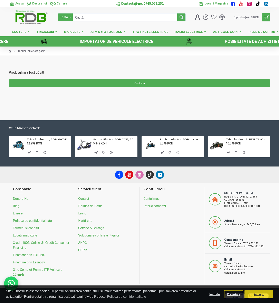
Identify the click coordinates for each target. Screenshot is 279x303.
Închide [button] (214, 294)
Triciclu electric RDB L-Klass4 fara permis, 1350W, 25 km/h (181, 139)
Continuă (139, 83)
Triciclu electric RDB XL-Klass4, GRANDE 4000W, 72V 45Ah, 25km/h (247, 139)
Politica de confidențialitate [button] (126, 296)
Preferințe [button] (233, 294)
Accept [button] (259, 294)
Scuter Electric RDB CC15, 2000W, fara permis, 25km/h (114, 139)
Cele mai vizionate (24, 128)
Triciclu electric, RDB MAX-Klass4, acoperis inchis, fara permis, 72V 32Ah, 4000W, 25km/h (48, 139)
